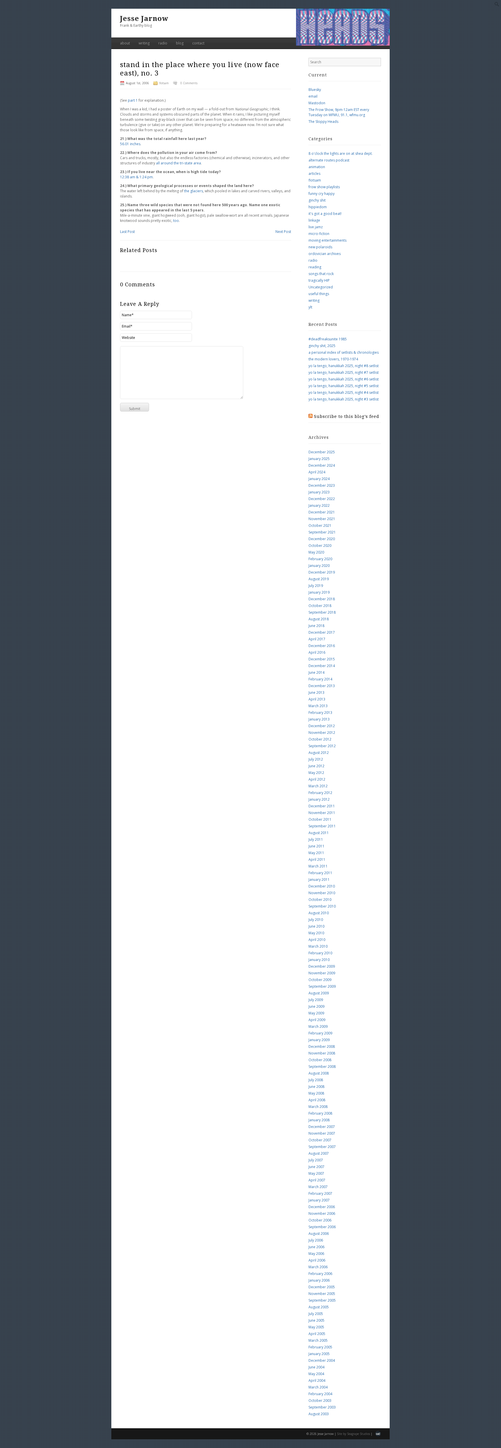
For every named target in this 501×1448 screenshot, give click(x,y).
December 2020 (321, 538)
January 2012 (319, 799)
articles (314, 173)
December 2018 (321, 599)
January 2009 (319, 1039)
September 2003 (322, 1407)
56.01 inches (130, 143)
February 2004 (320, 1393)
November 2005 (321, 1293)
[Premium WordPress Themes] (378, 1434)
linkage (314, 220)
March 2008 (318, 1106)
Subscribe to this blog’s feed (346, 416)
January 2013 (319, 719)
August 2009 (318, 993)
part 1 (133, 100)
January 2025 (319, 458)
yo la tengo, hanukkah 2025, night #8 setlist (343, 365)
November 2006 (321, 1213)
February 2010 (320, 953)
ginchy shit (317, 200)
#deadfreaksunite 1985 (327, 339)
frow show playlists (324, 186)
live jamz (315, 226)
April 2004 (316, 1380)
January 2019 (319, 592)
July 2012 (315, 759)
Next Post (283, 231)
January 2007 (319, 1200)
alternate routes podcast (328, 160)
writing (144, 43)
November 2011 (321, 812)
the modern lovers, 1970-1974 (333, 359)
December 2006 (321, 1206)
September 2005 (322, 1300)
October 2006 (319, 1220)
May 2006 (316, 1253)
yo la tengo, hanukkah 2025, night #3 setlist (343, 399)
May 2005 (316, 1327)
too (176, 220)
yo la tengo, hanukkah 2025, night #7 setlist (343, 372)
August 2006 (318, 1233)
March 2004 (318, 1387)
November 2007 (321, 1133)
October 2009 (319, 979)
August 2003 (318, 1413)
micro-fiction (318, 233)
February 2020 (320, 558)
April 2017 (316, 639)
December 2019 (321, 572)
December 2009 (321, 966)
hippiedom (317, 206)
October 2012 (319, 739)
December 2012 (321, 725)
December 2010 (321, 886)
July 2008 (315, 1079)
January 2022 (319, 505)
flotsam (164, 83)
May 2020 (316, 552)
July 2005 (315, 1313)
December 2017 (321, 632)
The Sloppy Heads (323, 121)
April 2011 (316, 859)
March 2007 (318, 1186)
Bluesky (314, 89)
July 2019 (315, 585)
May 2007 (316, 1173)
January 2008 (319, 1120)
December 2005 (321, 1286)
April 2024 (316, 472)
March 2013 (318, 705)
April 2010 (316, 939)
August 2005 (318, 1307)
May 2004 (316, 1373)
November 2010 (321, 892)
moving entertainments (327, 240)
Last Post (127, 231)
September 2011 (322, 826)
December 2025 (321, 452)
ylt (310, 307)
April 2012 (316, 779)
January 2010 (319, 959)
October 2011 (319, 819)
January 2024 (319, 478)
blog (180, 43)
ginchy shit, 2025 (321, 345)
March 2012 (318, 786)
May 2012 (316, 772)
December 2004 (321, 1360)
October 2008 (319, 1059)
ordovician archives (324, 253)
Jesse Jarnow (144, 19)
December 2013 (321, 685)
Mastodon (316, 102)
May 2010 (316, 932)
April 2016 (316, 652)
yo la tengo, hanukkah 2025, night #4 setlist (343, 392)
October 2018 (319, 605)
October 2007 (319, 1140)
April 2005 (316, 1333)
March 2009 (318, 1026)
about (125, 43)
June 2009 (316, 1006)
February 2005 (320, 1347)
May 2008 (316, 1093)
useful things (318, 293)
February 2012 (320, 792)
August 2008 (318, 1073)
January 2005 (319, 1353)
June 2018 (316, 625)
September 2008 (322, 1066)
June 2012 (316, 765)
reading (314, 267)
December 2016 (321, 645)
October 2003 (319, 1400)
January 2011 (319, 879)
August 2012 (318, 752)
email (312, 96)
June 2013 (316, 692)
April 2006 (316, 1260)
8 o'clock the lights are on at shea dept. (340, 153)
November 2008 (321, 1053)
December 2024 (321, 465)
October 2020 (319, 545)
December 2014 (321, 665)
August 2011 (318, 832)
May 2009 (316, 1013)
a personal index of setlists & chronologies (343, 352)
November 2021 (321, 518)
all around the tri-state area (178, 163)
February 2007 (320, 1193)
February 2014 (320, 679)
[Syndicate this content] (310, 416)
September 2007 (322, 1146)
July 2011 (315, 839)
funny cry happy (321, 193)
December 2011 (321, 806)
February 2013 (320, 712)
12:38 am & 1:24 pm (136, 177)
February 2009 (320, 1033)
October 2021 (319, 525)
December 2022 (321, 498)
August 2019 (318, 578)
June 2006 (316, 1246)
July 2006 (315, 1240)
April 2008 (316, 1099)
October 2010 (319, 899)
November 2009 (321, 973)
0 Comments (188, 83)
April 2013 (316, 699)
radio (162, 43)
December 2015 (321, 659)
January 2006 (319, 1280)
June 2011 (316, 846)
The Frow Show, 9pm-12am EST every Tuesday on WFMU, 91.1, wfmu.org (338, 112)
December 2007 (321, 1126)
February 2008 (320, 1113)
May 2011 (316, 852)
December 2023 (321, 485)
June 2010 (316, 926)
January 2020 (319, 565)
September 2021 (322, 532)
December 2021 (321, 512)
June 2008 (316, 1086)
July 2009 (315, 999)
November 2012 (321, 732)
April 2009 (316, 1019)
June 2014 (316, 672)
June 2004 (316, 1367)
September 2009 (322, 986)
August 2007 (318, 1153)
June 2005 (316, 1320)
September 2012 (322, 745)
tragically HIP (319, 280)
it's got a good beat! (325, 213)
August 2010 (318, 912)
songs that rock (321, 273)
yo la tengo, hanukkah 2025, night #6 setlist (343, 379)
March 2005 (318, 1340)
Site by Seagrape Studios (353, 1434)
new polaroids (320, 247)
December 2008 (321, 1046)
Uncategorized (320, 287)
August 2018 (318, 619)
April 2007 (316, 1180)
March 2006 (318, 1266)
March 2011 (318, 866)
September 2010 (322, 906)
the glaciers (193, 190)
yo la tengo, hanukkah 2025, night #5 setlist (343, 385)
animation (316, 166)
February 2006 (320, 1273)
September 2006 (322, 1226)
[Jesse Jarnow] (343, 44)
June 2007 (316, 1166)
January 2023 (319, 492)
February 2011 (320, 872)
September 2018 (322, 612)
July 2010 (315, 919)
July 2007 (315, 1160)
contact (198, 43)
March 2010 (318, 946)
